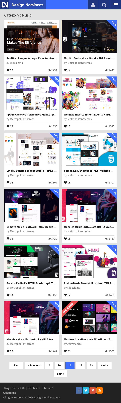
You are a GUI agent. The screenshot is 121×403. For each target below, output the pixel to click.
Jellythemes (74, 344)
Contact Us (18, 388)
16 (11, 126)
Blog (6, 388)
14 (68, 69)
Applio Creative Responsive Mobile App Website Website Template (48, 114)
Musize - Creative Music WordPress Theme (90, 339)
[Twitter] (86, 390)
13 (68, 182)
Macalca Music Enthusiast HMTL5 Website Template (39, 339)
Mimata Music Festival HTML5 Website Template (37, 227)
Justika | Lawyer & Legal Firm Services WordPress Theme (43, 58)
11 (70, 365)
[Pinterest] (92, 390)
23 (68, 350)
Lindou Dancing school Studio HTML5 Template (36, 170)
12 (11, 69)
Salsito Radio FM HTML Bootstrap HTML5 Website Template (44, 283)
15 (68, 238)
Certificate (33, 388)
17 (68, 294)
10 (59, 365)
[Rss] (99, 390)
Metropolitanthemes (79, 63)
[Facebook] (79, 390)
